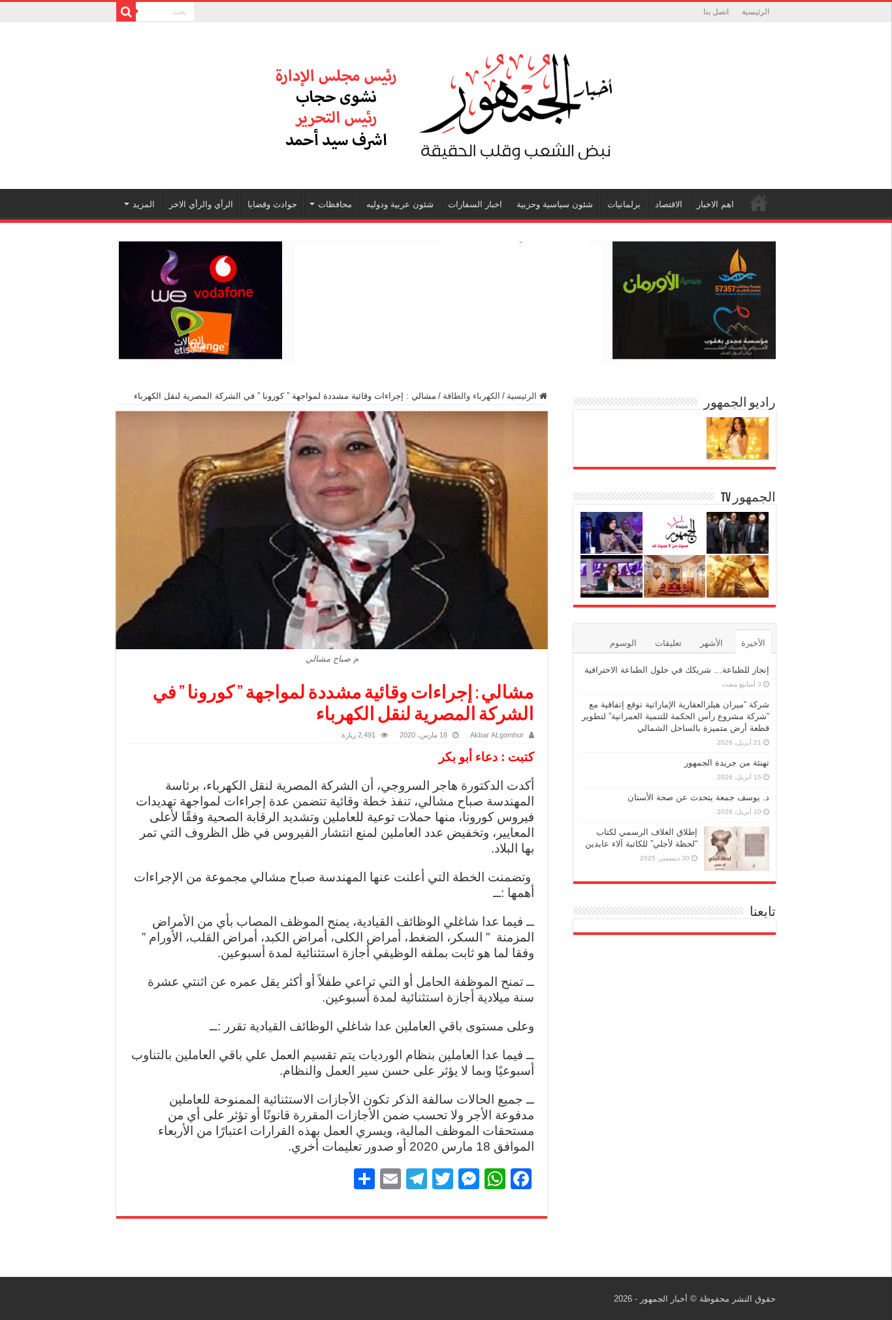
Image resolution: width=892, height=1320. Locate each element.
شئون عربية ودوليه (400, 204)
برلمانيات (624, 204)
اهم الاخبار (715, 204)
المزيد (144, 204)
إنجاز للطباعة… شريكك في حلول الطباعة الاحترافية (676, 670)
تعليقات (668, 643)
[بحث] (126, 12)
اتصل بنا (716, 11)
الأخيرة (753, 643)
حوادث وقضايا (272, 204)
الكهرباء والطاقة (471, 396)
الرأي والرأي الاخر (201, 204)
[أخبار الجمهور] (446, 103)
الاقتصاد (668, 204)
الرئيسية (755, 11)
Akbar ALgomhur (497, 735)
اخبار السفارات (475, 204)
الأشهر (711, 643)
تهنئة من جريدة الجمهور (726, 763)
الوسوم (623, 643)
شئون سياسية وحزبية (555, 204)
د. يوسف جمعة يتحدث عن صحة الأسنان (698, 797)
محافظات (335, 204)
